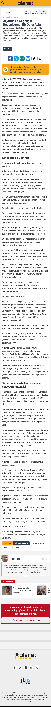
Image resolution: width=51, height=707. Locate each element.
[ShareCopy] (33, 58)
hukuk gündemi (38, 543)
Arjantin (5, 79)
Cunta (16, 547)
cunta (28, 93)
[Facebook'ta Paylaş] (10, 58)
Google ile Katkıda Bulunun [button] (28, 620)
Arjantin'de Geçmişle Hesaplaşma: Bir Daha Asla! (22, 22)
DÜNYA (7, 12)
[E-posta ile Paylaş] (39, 58)
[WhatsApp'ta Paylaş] (22, 58)
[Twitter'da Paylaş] (16, 58)
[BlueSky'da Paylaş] (28, 58)
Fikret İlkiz (15, 558)
